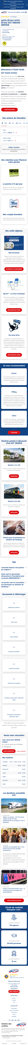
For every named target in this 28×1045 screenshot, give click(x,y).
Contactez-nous (9, 109)
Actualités (14, 1016)
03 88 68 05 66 (7, 39)
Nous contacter (9, 751)
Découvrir (14, 476)
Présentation (14, 1008)
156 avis (15, 16)
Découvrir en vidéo (14, 310)
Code (8, 131)
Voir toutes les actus (14, 900)
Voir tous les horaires (7, 37)
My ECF (14, 998)
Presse (14, 1014)
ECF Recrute (14, 1012)
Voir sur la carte (6, 32)
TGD (14, 1002)
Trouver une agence (14, 1010)
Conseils (14, 1000)
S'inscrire (14, 432)
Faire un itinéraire (21, 751)
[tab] (4, 123)
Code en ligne (8, 139)
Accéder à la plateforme (14, 269)
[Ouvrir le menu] (26, 12)
